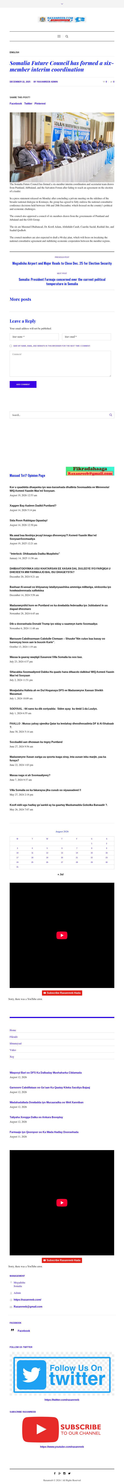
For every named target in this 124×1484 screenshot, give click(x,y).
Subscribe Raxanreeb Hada (64, 993)
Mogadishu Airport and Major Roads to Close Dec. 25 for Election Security (62, 263)
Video (13, 1050)
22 (92, 857)
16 (107, 853)
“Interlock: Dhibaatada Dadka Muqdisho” (35, 553)
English (14, 52)
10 (17, 853)
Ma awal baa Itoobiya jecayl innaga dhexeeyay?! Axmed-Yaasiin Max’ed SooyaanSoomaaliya (53, 537)
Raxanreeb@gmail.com (28, 1306)
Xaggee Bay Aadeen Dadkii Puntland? (33, 505)
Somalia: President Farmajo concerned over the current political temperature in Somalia (62, 281)
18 (32, 857)
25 (32, 862)
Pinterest (40, 103)
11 (32, 853)
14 (77, 853)
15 (92, 853)
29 (92, 862)
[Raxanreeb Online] (62, 19)
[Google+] (60, 1473)
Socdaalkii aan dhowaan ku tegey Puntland (36, 742)
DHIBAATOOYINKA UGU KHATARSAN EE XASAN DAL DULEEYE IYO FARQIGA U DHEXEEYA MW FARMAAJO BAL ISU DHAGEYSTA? (60, 570)
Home (13, 1030)
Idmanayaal (15, 1043)
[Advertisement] (57, 446)
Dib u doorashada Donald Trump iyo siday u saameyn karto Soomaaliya (53, 623)
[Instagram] (64, 1473)
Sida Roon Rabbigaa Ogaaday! (28, 520)
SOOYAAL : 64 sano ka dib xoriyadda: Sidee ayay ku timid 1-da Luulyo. (54, 708)
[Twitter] (69, 1473)
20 (62, 857)
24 (17, 862)
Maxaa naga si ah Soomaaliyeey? (30, 775)
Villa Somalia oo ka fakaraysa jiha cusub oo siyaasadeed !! (45, 790)
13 (62, 853)
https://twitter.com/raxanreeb (62, 1399)
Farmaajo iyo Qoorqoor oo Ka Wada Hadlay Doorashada (44, 1132)
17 (17, 857)
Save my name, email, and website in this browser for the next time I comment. (52, 346)
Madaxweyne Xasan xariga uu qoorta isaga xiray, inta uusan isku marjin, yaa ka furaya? (58, 758)
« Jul (60, 874)
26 (47, 862)
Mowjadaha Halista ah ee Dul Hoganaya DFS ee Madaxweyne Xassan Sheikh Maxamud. (56, 692)
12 (47, 853)
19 (47, 857)
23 (107, 857)
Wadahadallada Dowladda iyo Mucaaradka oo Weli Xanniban (46, 1102)
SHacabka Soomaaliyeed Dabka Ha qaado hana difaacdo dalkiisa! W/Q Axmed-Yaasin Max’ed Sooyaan (62, 674)
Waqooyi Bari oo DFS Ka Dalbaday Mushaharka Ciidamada (46, 1072)
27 (62, 862)
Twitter (28, 103)
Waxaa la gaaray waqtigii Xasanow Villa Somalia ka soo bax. (46, 657)
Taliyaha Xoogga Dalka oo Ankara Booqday (36, 1117)
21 (77, 857)
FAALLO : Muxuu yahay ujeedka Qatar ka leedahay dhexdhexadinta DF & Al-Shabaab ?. (62, 725)
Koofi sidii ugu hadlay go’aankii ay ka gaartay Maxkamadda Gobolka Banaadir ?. (59, 805)
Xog (12, 1056)
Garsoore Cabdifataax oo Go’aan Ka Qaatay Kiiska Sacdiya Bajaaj (50, 1087)
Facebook (16, 103)
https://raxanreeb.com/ (27, 1299)
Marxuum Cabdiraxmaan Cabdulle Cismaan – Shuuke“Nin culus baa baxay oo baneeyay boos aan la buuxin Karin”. (57, 640)
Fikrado (14, 1036)
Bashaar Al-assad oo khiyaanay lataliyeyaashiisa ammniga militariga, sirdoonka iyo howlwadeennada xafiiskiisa (60, 589)
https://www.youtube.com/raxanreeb (62, 1446)
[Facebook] (55, 1473)
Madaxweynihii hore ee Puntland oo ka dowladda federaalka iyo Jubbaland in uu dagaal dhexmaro (59, 607)
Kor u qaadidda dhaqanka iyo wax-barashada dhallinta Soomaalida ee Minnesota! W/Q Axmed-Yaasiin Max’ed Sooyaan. (59, 489)
